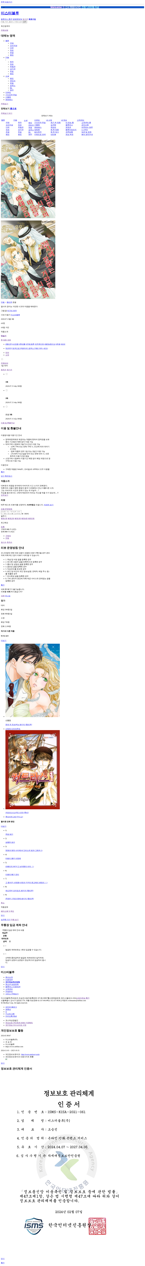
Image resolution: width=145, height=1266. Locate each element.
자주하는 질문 (87, 127)
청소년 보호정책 (12, 984)
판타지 (12, 81)
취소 (3, 903)
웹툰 (7, 41)
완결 (12, 53)
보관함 (53, 125)
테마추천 (38, 132)
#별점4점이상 (49, 344)
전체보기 (4, 104)
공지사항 (85, 125)
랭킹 (12, 55)
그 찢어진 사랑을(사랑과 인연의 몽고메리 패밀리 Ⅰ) (26, 883)
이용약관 (9, 980)
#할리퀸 (8, 344)
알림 (5, 340)
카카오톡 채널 (11, 1016)
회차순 (3, 370)
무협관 (12, 67)
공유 (9, 340)
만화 (7, 57)
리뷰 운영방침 (6, 509)
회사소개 (9, 977)
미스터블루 (10, 13)
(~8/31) (26, 348)
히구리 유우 (12, 311)
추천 (12, 62)
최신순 (9, 370)
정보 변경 (69, 134)
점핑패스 (9, 100)
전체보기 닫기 (6, 113)
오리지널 (13, 46)
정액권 (68, 127)
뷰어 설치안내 (87, 134)
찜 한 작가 (55, 132)
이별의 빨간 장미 (12, 875)
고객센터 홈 (86, 123)
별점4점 (24, 518)
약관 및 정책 (86, 132)
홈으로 (13, 108)
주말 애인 (9, 834)
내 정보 (64, 120)
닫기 (3, 476)
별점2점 (11, 518)
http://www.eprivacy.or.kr (30, 1054)
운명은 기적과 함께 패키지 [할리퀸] (19, 899)
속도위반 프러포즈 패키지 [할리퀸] (19, 891)
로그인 (25, 19)
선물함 (8, 97)
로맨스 (12, 86)
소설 (7, 76)
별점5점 (31, 518)
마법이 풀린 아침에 (13, 858)
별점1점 (4, 518)
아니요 (7, 596)
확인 (3, 472)
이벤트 (8, 92)
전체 (7, 538)
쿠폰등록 (69, 132)
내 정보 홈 (70, 123)
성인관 (12, 69)
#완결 (58, 344)
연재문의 (9, 992)
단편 (12, 48)
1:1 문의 (84, 130)
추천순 (9, 542)
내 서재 (49, 120)
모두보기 (4, 495)
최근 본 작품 (56, 123)
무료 (12, 71)
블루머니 (69, 125)
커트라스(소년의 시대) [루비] (17, 813)
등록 (3, 527)
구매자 (8, 536)
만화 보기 (15, 920)
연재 (12, 43)
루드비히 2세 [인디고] (14, 817)
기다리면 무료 (11, 95)
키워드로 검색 (40, 134)
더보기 (3, 641)
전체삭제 (4, 30)
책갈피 (53, 127)
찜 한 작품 (55, 130)
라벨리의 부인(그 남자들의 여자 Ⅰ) (19, 866)
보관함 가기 (5, 920)
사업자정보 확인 (82, 998)
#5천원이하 (39, 344)
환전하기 (8, 476)
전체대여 (4, 363)
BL (11, 88)
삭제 (3, 596)
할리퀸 (9, 302)
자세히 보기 (48, 505)
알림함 (17, 19)
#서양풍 (15, 344)
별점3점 (17, 518)
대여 (7, 353)
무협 (12, 83)
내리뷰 (53, 134)
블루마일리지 (71, 130)
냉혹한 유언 (10, 842)
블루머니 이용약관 (12, 987)
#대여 (63, 344)
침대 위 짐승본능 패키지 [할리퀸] (18, 725)
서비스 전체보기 (12, 994)
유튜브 (8, 1009)
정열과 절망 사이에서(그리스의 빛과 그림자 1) (23, 850)
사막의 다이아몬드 (12, 729)
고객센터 (80, 120)
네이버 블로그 (11, 1007)
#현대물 (22, 344)
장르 (12, 50)
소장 (7, 355)
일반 (12, 90)
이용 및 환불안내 (7, 423)
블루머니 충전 (6, 19)
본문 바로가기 (6, 2)
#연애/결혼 (30, 344)
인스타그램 (9, 1014)
